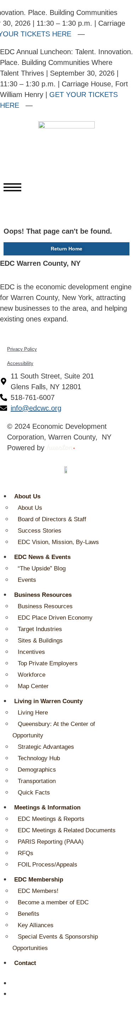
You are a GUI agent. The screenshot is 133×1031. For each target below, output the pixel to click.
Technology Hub (39, 758)
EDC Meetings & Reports (51, 819)
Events (27, 580)
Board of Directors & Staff (52, 519)
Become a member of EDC (53, 902)
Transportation (37, 781)
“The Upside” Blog (42, 568)
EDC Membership (38, 879)
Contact (25, 963)
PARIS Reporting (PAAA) (51, 841)
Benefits (28, 913)
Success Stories (39, 530)
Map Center (33, 686)
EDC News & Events (42, 557)
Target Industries (40, 629)
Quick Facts (34, 792)
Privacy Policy (22, 349)
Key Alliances (36, 925)
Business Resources (43, 594)
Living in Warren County (48, 701)
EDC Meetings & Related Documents (67, 830)
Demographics (37, 769)
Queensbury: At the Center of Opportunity (53, 730)
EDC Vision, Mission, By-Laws (58, 542)
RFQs (25, 853)
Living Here (33, 712)
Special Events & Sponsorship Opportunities (55, 942)
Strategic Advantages (46, 746)
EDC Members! (38, 891)
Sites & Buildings (40, 640)
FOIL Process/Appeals (47, 864)
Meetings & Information (47, 807)
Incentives (31, 652)
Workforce (31, 674)
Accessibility (20, 363)
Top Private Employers (48, 663)
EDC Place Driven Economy (55, 617)
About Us (27, 496)
